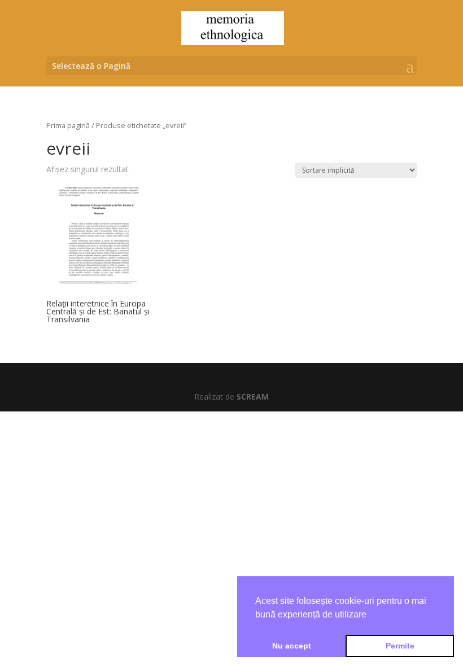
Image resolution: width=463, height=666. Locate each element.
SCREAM (253, 396)
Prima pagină (68, 125)
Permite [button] (400, 645)
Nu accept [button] (291, 645)
